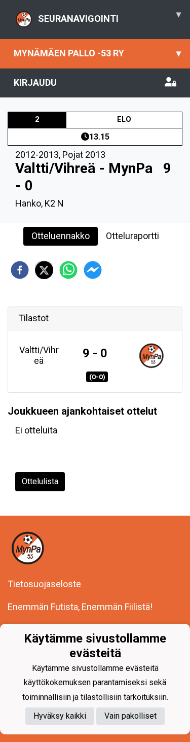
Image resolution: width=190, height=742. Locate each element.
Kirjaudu (35, 82)
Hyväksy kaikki (59, 716)
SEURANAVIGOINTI (109, 16)
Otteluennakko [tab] (60, 235)
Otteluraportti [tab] (132, 235)
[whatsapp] (68, 270)
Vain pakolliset (130, 716)
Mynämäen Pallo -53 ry (97, 53)
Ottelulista (40, 481)
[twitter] (44, 270)
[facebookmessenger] (93, 270)
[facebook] (20, 270)
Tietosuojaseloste (44, 584)
